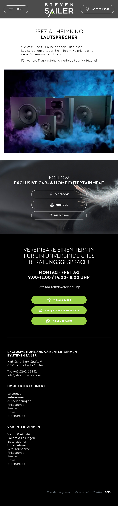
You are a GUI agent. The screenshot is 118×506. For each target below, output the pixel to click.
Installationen (17, 441)
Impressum (65, 492)
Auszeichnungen (19, 400)
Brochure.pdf (16, 415)
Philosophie (15, 404)
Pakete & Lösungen (21, 437)
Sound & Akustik (19, 434)
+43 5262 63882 (100, 9)
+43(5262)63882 (25, 371)
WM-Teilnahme (18, 448)
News (11, 412)
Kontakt (51, 492)
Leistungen (15, 393)
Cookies (97, 492)
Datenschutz (82, 492)
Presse (12, 408)
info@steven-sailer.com (24, 375)
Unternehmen (17, 445)
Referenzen (15, 397)
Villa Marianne (108, 492)
